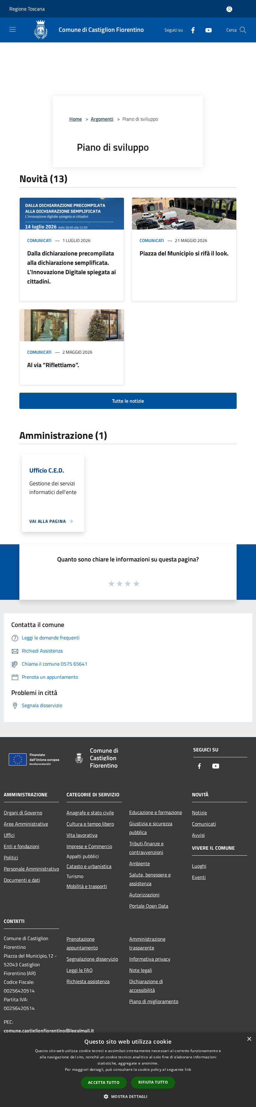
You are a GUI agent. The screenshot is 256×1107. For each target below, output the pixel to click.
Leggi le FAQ (79, 970)
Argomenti (102, 119)
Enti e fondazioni (21, 846)
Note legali (140, 970)
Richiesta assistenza (88, 981)
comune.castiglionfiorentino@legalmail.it (49, 1030)
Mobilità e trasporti (86, 886)
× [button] (249, 1039)
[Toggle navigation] (12, 29)
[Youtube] (206, 30)
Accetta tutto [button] (104, 1082)
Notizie (199, 812)
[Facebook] (190, 30)
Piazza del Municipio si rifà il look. (184, 253)
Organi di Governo (23, 812)
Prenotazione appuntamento (82, 943)
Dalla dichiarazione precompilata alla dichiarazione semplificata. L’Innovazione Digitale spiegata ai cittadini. (71, 267)
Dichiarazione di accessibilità (146, 986)
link (188, 1069)
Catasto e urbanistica (88, 866)
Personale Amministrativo (31, 868)
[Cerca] (243, 30)
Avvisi (198, 835)
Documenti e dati (22, 880)
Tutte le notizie (128, 401)
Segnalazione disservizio (92, 959)
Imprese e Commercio (89, 846)
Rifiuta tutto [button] (153, 1082)
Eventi (199, 877)
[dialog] (128, 1069)
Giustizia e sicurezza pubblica (150, 828)
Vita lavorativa (81, 835)
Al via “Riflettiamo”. (53, 365)
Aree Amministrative (26, 824)
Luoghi (199, 866)
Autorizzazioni (144, 894)
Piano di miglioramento (153, 1001)
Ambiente (139, 863)
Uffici (9, 835)
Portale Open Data (148, 906)
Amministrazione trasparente (147, 943)
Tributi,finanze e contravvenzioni (146, 848)
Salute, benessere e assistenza (150, 879)
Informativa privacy (149, 959)
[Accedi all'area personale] (229, 9)
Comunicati (39, 240)
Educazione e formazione (155, 812)
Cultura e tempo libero (90, 824)
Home (75, 119)
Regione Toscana (27, 8)
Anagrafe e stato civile (90, 812)
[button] (127, 1096)
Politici (11, 857)
